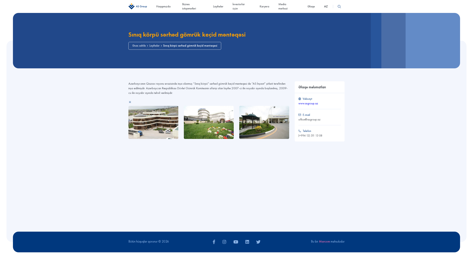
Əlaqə (311, 6)
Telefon (307, 131)
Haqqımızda (163, 6)
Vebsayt (307, 99)
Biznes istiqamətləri (189, 6)
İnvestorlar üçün (239, 6)
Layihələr (218, 6)
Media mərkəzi (283, 6)
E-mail (306, 115)
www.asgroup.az (308, 103)
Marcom (324, 241)
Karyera (264, 6)
